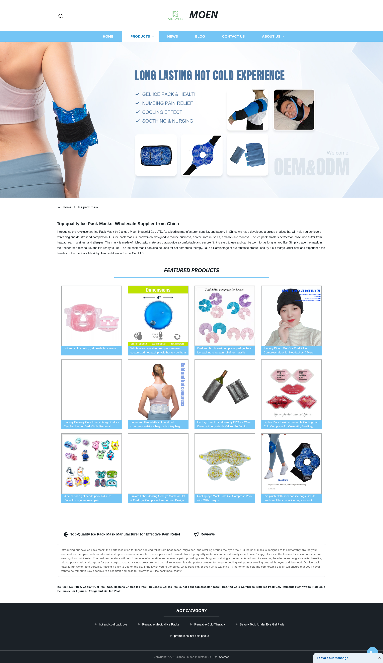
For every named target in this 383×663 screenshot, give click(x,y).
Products (140, 36)
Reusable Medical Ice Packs (161, 624)
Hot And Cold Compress (238, 586)
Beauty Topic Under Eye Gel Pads (262, 624)
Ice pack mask (88, 207)
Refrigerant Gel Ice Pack (104, 591)
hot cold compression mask (201, 586)
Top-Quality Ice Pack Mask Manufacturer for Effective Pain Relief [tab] (125, 534)
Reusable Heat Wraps (296, 586)
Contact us (233, 36)
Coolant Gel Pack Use (97, 586)
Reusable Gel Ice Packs (165, 586)
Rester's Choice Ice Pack (130, 586)
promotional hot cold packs (191, 635)
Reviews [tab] (207, 534)
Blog (200, 36)
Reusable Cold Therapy (209, 624)
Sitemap (224, 656)
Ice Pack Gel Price (69, 586)
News (172, 36)
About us (271, 36)
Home (108, 36)
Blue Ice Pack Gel (268, 586)
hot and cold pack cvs (113, 624)
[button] (60, 16)
